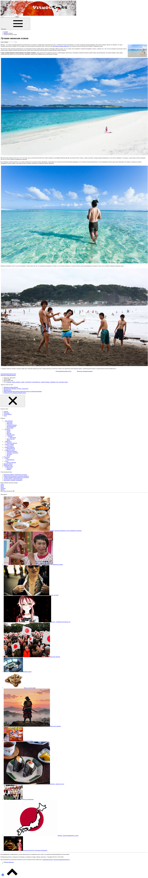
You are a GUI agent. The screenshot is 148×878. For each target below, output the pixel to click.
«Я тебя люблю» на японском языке (13, 478)
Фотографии (10, 427)
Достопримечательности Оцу (8, 374)
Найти (17, 16)
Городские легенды (12, 443)
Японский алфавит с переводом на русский (15, 474)
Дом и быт (9, 422)
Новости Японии (9, 447)
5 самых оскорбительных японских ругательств (16, 477)
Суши (2, 484)
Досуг (6, 461)
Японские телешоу (58, 564)
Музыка (10, 436)
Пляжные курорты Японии (11, 387)
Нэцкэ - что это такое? (30, 687)
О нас (5, 415)
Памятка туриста (8, 463)
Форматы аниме (27, 671)
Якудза (8, 455)
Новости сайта (9, 466)
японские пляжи (63, 382)
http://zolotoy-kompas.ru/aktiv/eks (61, 46)
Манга (8, 432)
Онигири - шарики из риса (57, 784)
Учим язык (6, 413)
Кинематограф (10, 434)
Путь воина (7, 457)
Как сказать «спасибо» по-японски (13, 480)
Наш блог (9, 468)
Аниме (8, 430)
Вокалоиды (13, 437)
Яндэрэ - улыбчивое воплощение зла (60, 621)
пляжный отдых (54, 382)
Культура (7, 429)
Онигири (3, 488)
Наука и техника (9, 444)
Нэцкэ (8, 440)
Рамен (2, 487)
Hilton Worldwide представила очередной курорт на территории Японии (23, 391)
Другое (2, 489)
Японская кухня (8, 465)
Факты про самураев (55, 726)
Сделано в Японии (12, 425)
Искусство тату (11, 439)
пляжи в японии (16, 382)
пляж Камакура (36, 382)
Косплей (9, 433)
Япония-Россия (11, 448)
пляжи (22, 382)
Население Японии (55, 656)
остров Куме (28, 382)
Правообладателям (48, 859)
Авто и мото (10, 445)
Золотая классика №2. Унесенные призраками (35, 850)
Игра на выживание (28, 799)
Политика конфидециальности (61, 859)
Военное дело (7, 390)
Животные (9, 423)
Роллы (2, 485)
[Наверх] (12, 876)
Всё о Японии (9, 421)
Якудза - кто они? (54, 595)
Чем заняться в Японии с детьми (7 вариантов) (16, 388)
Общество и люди (10, 450)
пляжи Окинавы (45, 382)
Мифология (8, 441)
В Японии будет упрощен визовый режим (15, 392)
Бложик (9, 469)
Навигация (3, 29)
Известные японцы (12, 451)
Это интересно (7, 414)
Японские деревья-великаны (8, 375)
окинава (9, 382)
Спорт (7, 458)
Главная (6, 411)
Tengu (9, 379)
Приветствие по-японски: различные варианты (16, 476)
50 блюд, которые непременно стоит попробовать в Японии (66, 530)
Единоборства (10, 459)
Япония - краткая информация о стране (68, 835)
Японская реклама (28, 741)
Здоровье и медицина (12, 452)
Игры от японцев (11, 462)
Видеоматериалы (11, 426)
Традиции (9, 454)
